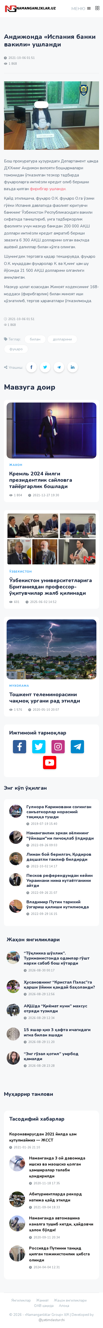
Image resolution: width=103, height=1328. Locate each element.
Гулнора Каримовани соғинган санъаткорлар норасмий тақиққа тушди (58, 812)
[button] (80, 8)
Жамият (42, 1300)
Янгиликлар (21, 1300)
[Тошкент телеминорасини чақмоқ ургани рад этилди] (51, 649)
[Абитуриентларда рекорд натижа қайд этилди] (17, 1199)
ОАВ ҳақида (44, 1305)
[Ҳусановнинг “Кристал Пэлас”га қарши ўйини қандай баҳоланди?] (13, 986)
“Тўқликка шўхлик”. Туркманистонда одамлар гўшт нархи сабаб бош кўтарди (57, 958)
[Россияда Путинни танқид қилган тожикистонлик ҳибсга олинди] (17, 1253)
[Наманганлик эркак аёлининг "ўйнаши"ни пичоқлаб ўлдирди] (15, 837)
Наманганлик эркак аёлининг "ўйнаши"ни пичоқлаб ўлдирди (60, 835)
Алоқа (64, 1305)
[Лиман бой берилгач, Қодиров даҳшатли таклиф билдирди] (15, 858)
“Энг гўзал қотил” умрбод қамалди (51, 1056)
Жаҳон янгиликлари (70, 1300)
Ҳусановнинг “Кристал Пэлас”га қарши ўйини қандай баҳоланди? (59, 984)
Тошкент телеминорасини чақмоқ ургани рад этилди (44, 697)
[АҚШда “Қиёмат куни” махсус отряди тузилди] (13, 1010)
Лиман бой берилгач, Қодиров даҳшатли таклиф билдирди (58, 857)
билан (35, 339)
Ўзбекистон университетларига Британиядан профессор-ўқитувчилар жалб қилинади (50, 587)
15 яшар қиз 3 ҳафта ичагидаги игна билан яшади (57, 1032)
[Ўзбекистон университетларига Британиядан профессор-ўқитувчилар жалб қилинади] (51, 539)
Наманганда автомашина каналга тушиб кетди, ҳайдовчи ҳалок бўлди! (61, 1224)
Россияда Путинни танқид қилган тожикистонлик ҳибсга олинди (59, 1254)
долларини (62, 339)
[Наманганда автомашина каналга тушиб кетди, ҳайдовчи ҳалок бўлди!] (17, 1223)
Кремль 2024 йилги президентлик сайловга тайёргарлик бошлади (40, 480)
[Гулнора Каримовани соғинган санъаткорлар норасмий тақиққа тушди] (15, 811)
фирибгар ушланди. (48, 188)
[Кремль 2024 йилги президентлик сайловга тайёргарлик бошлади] (51, 431)
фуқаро (16, 349)
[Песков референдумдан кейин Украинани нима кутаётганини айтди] (15, 879)
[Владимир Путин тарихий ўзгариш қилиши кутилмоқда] (15, 906)
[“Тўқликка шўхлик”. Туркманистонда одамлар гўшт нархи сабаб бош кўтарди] (13, 957)
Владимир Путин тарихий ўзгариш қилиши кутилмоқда (57, 904)
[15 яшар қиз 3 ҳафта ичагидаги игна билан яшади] (13, 1034)
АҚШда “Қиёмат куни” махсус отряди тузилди (55, 1008)
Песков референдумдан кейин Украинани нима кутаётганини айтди (59, 881)
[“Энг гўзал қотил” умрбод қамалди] (13, 1058)
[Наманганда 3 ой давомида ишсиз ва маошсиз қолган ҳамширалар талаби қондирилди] (17, 1163)
